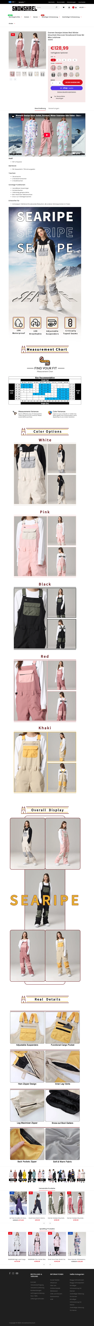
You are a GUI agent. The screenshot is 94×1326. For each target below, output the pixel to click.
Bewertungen (54, 108)
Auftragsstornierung (37, 1293)
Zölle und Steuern (56, 1294)
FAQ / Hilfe (34, 1296)
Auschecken (81, 2)
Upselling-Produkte (47, 1229)
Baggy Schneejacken (77, 1283)
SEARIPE (50, 40)
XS (53, 60)
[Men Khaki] (77, 74)
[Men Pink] (71, 74)
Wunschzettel (61, 2)
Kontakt (33, 1282)
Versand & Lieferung (37, 1288)
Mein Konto (51, 2)
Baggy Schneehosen (77, 1280)
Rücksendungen (36, 1290)
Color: (56, 63)
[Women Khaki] (77, 68)
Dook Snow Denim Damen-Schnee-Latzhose (43, 1218)
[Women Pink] (59, 68)
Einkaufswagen (71, 2)
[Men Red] (65, 74)
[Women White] (65, 68)
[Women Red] (53, 68)
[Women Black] (71, 68)
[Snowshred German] (25, 11)
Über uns (53, 1285)
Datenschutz (54, 1296)
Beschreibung (40, 108)
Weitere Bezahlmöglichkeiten (66, 92)
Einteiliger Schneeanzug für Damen (75, 1288)
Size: (53, 56)
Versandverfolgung (37, 1285)
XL (74, 60)
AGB (51, 1299)
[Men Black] (53, 74)
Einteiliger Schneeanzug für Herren (75, 1302)
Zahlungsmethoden (37, 1299)
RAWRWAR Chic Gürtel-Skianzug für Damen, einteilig (44, 1259)
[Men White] (59, 74)
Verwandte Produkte (47, 1188)
